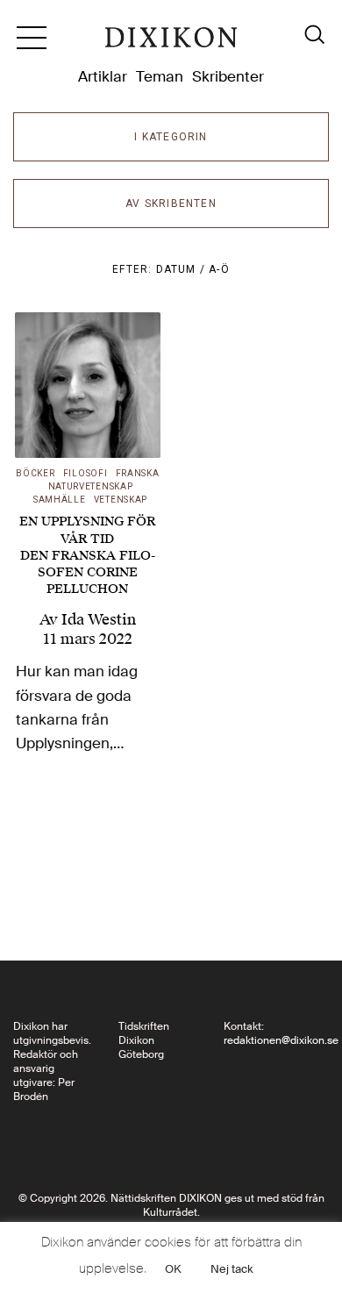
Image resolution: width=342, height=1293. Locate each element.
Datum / (183, 269)
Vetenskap (120, 499)
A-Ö (219, 269)
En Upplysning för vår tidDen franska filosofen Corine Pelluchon (87, 555)
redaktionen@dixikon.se (281, 1040)
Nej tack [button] (231, 1268)
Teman (159, 76)
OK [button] (173, 1268)
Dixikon (171, 43)
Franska (138, 473)
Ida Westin (98, 619)
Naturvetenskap (90, 486)
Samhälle (59, 499)
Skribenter (228, 76)
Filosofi (85, 473)
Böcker (35, 473)
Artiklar (102, 76)
